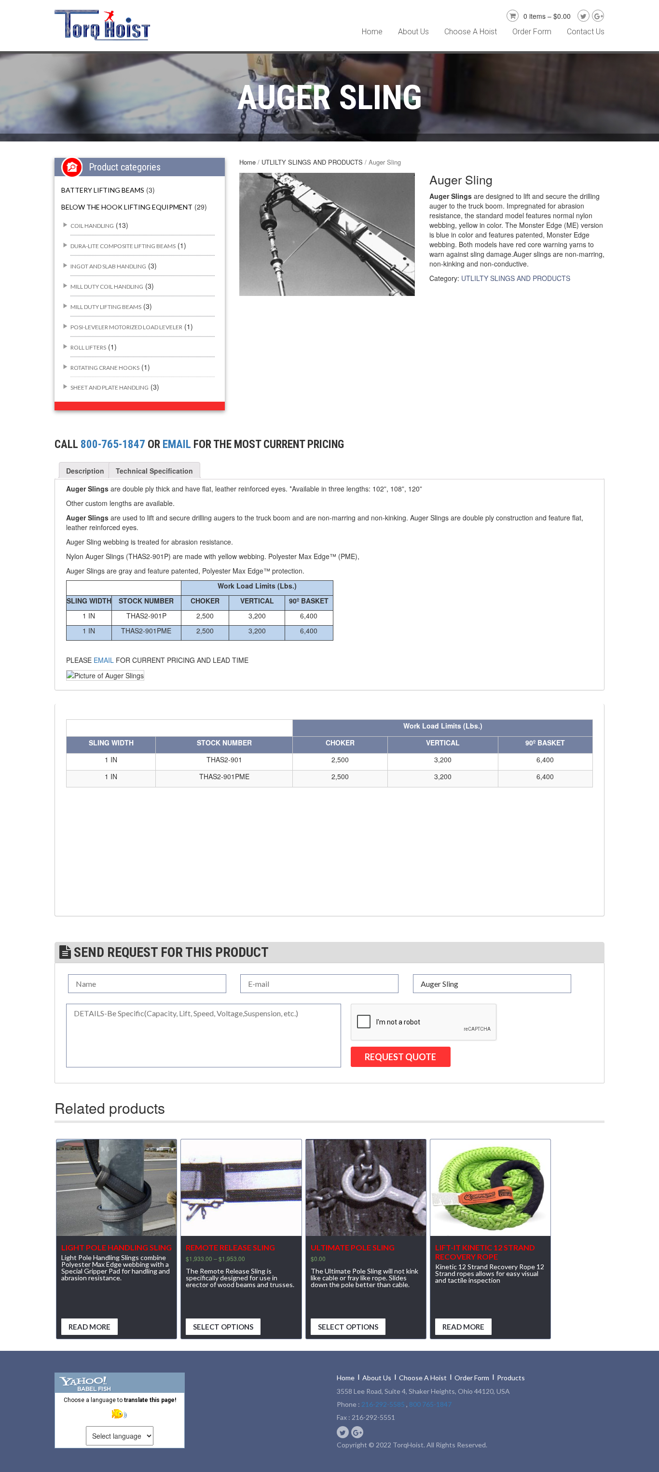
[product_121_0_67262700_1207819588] (326, 234)
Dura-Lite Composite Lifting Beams (123, 246)
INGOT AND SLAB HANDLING (108, 266)
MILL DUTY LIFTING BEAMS (105, 306)
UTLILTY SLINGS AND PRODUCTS (312, 162)
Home (372, 31)
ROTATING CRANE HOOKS (104, 367)
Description (85, 471)
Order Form (531, 31)
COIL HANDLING (92, 225)
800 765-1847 (430, 1404)
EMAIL (177, 444)
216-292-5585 (383, 1404)
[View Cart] (511, 14)
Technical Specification (154, 471)
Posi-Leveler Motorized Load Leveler (126, 327)
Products (511, 1378)
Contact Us (585, 31)
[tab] (85, 470)
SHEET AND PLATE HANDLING (109, 387)
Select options (223, 1326)
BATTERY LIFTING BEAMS (102, 190)
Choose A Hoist (470, 31)
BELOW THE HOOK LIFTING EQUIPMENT (126, 207)
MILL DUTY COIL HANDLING (106, 286)
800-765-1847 (113, 444)
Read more (89, 1326)
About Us (413, 31)
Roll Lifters (88, 347)
